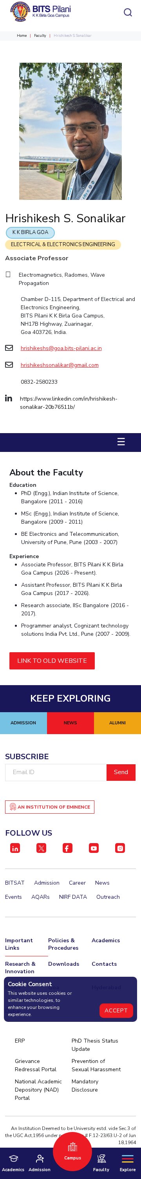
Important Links (19, 944)
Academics (106, 940)
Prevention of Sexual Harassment (96, 1065)
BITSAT (15, 883)
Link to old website (52, 661)
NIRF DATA (73, 897)
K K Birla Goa (30, 232)
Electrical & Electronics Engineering (63, 244)
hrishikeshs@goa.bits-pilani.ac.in (61, 348)
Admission (47, 883)
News (102, 883)
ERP (20, 1041)
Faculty (40, 35)
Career (77, 883)
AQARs (40, 897)
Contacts (104, 964)
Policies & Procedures (63, 944)
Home (22, 35)
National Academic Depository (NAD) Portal (38, 1090)
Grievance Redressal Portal (35, 1065)
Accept (116, 1010)
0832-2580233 (39, 382)
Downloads (63, 964)
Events (13, 897)
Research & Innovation (20, 967)
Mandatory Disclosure (85, 1086)
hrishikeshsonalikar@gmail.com (60, 365)
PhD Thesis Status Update (95, 1045)
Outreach (108, 897)
